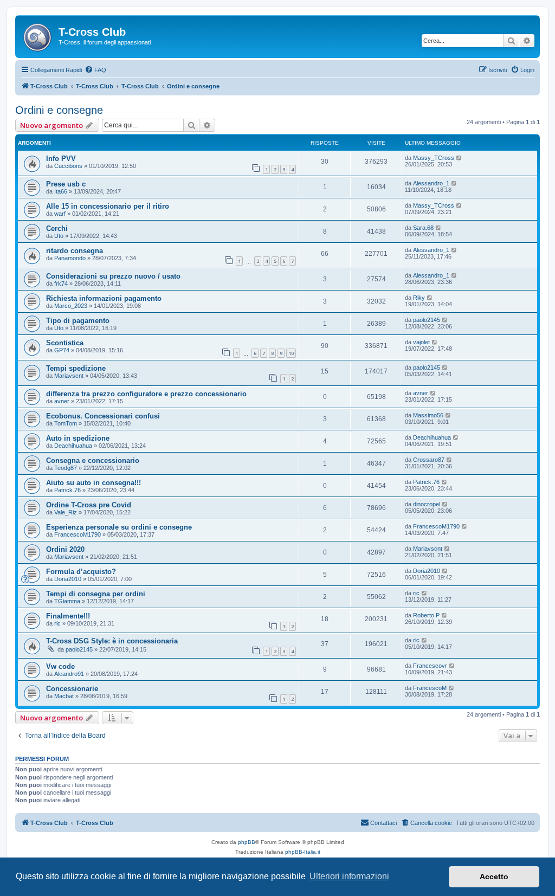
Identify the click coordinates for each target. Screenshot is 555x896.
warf (60, 213)
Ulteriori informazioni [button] (349, 876)
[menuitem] (95, 69)
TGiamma (67, 601)
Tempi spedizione (76, 368)
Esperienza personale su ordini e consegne (119, 527)
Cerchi (57, 228)
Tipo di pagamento (77, 321)
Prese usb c (66, 184)
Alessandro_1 (431, 183)
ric (416, 593)
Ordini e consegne (59, 110)
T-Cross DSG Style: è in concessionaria (112, 641)
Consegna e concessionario (92, 460)
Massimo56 (428, 415)
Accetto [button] (494, 876)
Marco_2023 (70, 305)
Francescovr (430, 665)
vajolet (421, 342)
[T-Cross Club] (38, 35)
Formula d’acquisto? (81, 572)
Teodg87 (65, 468)
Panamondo (70, 258)
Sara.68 (423, 227)
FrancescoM (430, 688)
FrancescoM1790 (77, 534)
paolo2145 (426, 320)
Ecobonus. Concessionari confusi (103, 416)
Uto (58, 236)
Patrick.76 (67, 490)
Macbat (64, 696)
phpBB (246, 842)
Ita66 (60, 191)
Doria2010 (67, 579)
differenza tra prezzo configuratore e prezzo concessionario (146, 394)
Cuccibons (68, 166)
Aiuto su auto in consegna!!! (93, 483)
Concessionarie (72, 689)
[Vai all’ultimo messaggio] (459, 157)
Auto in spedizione (77, 438)
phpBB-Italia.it (302, 852)
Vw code (60, 666)
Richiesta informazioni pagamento (104, 298)
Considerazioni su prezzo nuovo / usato (113, 276)
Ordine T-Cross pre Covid (88, 505)
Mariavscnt (68, 375)
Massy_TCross (433, 157)
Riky (419, 297)
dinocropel (426, 504)
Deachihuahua (73, 445)
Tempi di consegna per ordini (95, 594)
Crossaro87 (428, 459)
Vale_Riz (65, 512)
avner (61, 401)
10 (291, 353)
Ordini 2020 (65, 549)
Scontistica (64, 343)
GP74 (61, 350)
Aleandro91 (69, 674)
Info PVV (61, 158)
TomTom (65, 423)
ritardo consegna (74, 251)
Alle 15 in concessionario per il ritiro (107, 206)
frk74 (61, 283)
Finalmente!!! (68, 616)
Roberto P (426, 615)
